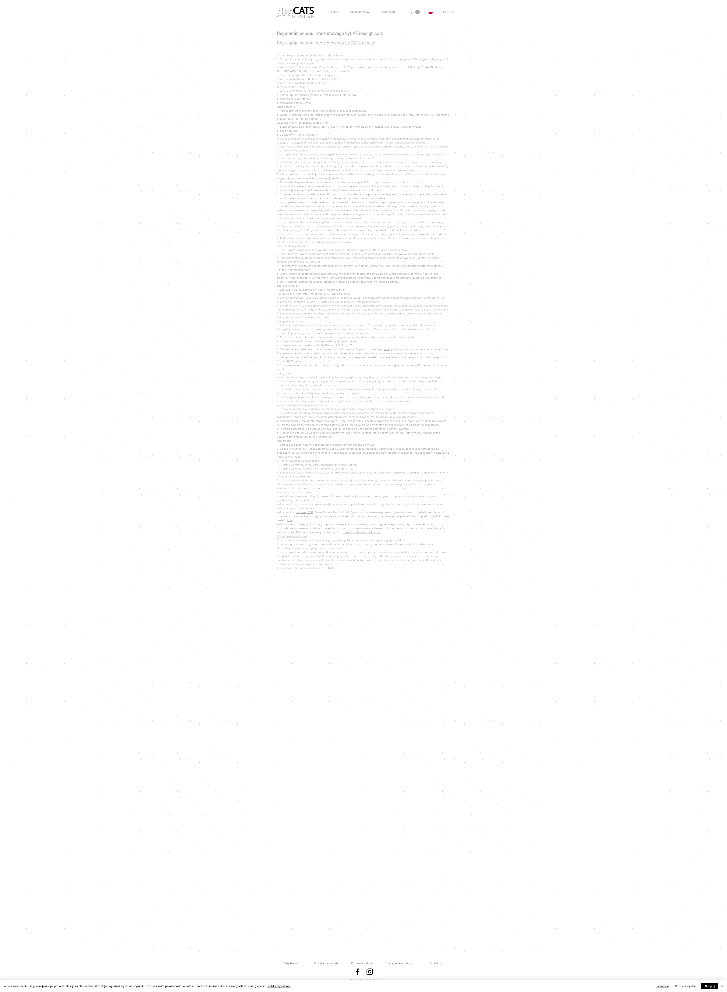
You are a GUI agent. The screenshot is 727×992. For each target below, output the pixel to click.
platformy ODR (304, 512)
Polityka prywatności (279, 986)
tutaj (387, 349)
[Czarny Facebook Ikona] (357, 971)
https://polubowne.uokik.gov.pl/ (362, 532)
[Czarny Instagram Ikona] (369, 971)
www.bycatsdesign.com (303, 63)
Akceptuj (709, 986)
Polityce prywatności (307, 119)
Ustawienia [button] (662, 986)
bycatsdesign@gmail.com (328, 178)
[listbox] (448, 12)
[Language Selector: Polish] (432, 12)
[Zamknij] (722, 986)
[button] (415, 12)
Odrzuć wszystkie (685, 986)
